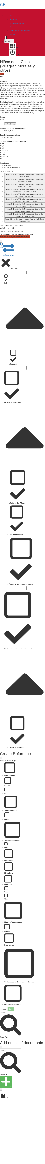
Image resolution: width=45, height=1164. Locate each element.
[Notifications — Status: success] (6, 37)
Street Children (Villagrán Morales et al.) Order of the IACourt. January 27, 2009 (24, 205)
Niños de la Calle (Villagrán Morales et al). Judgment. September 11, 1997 (24, 185)
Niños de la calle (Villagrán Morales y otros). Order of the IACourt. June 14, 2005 (24, 195)
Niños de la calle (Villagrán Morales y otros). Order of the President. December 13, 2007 (24, 190)
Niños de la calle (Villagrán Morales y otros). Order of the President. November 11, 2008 (24, 200)
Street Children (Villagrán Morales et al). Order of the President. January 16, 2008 (24, 215)
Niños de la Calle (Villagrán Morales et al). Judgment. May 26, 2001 (24, 175)
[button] (1, 245)
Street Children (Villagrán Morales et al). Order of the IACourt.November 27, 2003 (24, 210)
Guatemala (11, 124)
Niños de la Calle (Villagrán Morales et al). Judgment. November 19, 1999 (24, 180)
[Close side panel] (1, 241)
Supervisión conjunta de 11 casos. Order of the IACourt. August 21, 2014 (24, 220)
